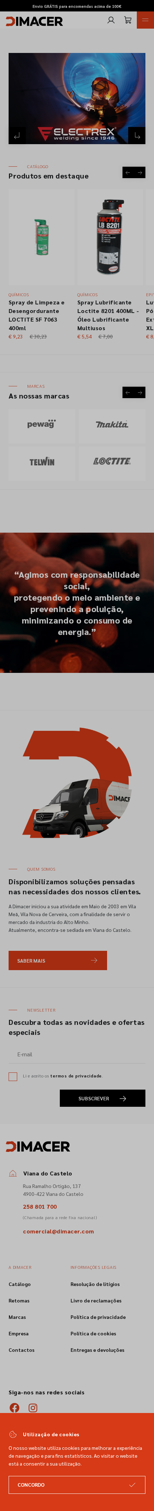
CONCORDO (31, 1484)
